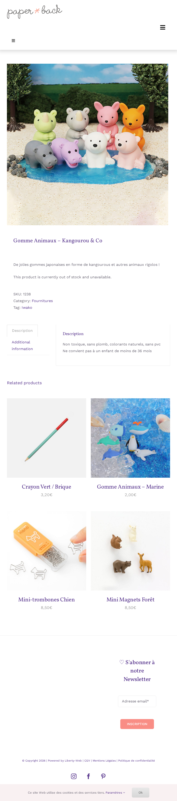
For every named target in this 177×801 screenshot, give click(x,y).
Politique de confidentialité (136, 760)
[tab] (22, 331)
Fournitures (42, 301)
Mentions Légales (104, 760)
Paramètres (114, 792)
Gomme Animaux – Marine (130, 487)
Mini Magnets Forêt (130, 600)
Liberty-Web (73, 760)
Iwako (27, 307)
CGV (87, 760)
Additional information (22, 345)
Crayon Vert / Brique (46, 487)
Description (22, 330)
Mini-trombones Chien (46, 600)
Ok (141, 792)
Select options (127, 436)
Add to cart (43, 436)
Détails (20, 441)
